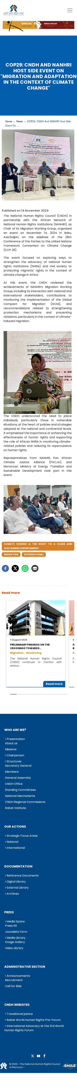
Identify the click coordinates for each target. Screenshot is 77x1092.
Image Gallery (15, 942)
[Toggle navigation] (69, 10)
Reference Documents (23, 875)
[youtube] (38, 1056)
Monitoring (33, 653)
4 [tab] (33, 694)
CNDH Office (14, 784)
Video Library (14, 948)
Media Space (16, 921)
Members (12, 772)
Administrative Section (24, 967)
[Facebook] (5, 568)
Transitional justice (20, 1014)
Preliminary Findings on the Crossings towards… (30, 646)
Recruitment (14, 980)
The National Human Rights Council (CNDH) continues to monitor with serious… (36, 662)
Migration (11, 554)
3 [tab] (26, 694)
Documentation (18, 866)
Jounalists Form (16, 932)
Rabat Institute (15, 808)
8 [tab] (59, 694)
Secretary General (18, 766)
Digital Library (16, 882)
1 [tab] (13, 694)
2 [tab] (20, 694)
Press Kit (11, 926)
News (19, 121)
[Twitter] (15, 568)
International (34, 554)
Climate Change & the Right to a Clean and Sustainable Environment (38, 546)
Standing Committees (20, 790)
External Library (18, 888)
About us (11, 743)
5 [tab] (39, 694)
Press (9, 912)
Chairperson (15, 755)
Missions (10, 749)
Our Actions (15, 826)
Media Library (16, 938)
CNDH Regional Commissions (25, 802)
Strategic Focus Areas (22, 836)
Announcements (18, 976)
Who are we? (15, 730)
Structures (14, 761)
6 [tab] (46, 694)
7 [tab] (52, 694)
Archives (13, 894)
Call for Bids (13, 986)
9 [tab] (65, 694)
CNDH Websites (17, 1005)
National (12, 842)
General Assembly (18, 778)
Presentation (16, 739)
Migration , (17, 653)
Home (8, 121)
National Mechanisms (20, 796)
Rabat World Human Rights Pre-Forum (34, 1020)
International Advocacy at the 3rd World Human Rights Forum (34, 1028)
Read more (54, 684)
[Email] (34, 568)
